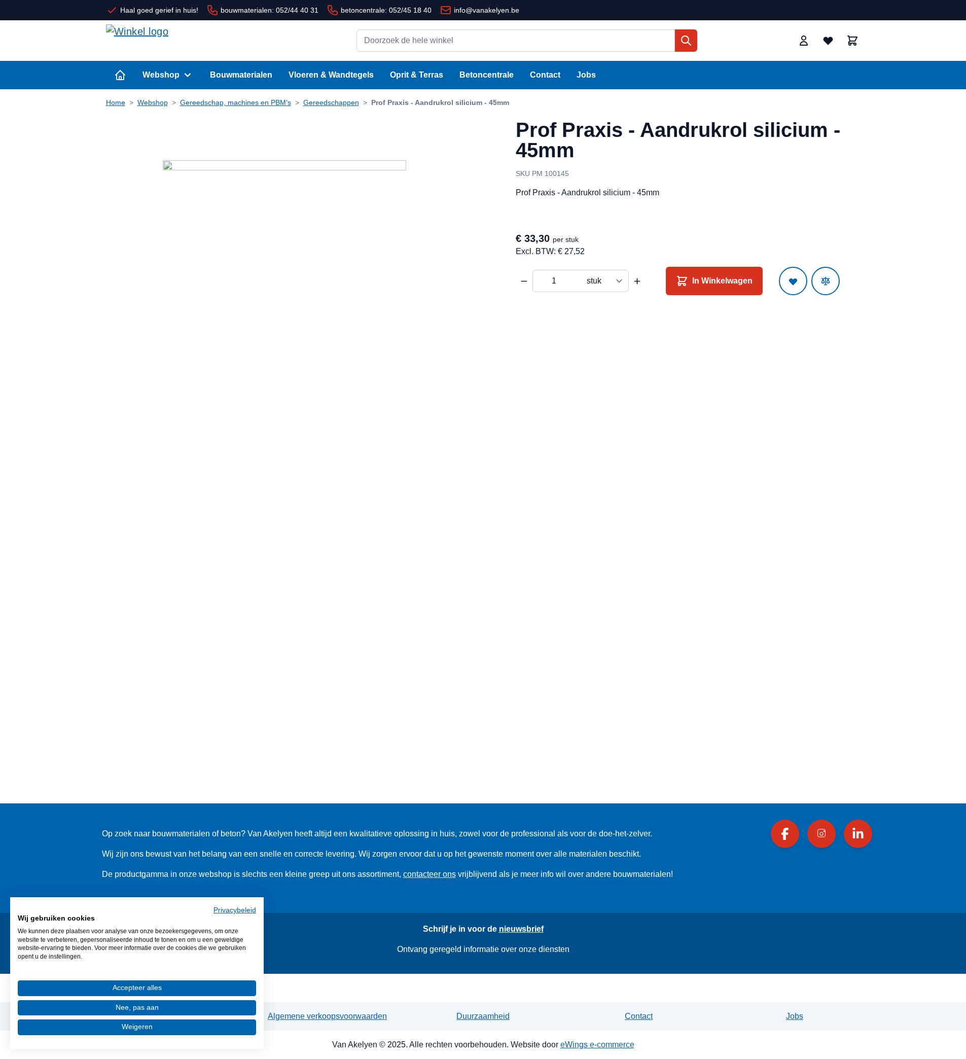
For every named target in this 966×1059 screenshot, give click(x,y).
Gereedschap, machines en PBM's (235, 102)
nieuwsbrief (521, 929)
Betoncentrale (486, 74)
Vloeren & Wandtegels (331, 74)
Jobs (586, 74)
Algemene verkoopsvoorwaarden (327, 1016)
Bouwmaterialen (241, 74)
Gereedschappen (331, 102)
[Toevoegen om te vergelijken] (825, 281)
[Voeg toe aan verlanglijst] (793, 281)
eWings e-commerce (597, 1044)
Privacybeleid (234, 910)
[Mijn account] (804, 40)
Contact (545, 74)
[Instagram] (821, 834)
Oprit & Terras (416, 74)
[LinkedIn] (858, 834)
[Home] (120, 75)
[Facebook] (785, 834)
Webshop (161, 74)
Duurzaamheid (483, 1016)
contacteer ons (429, 874)
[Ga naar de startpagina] (182, 40)
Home (115, 102)
